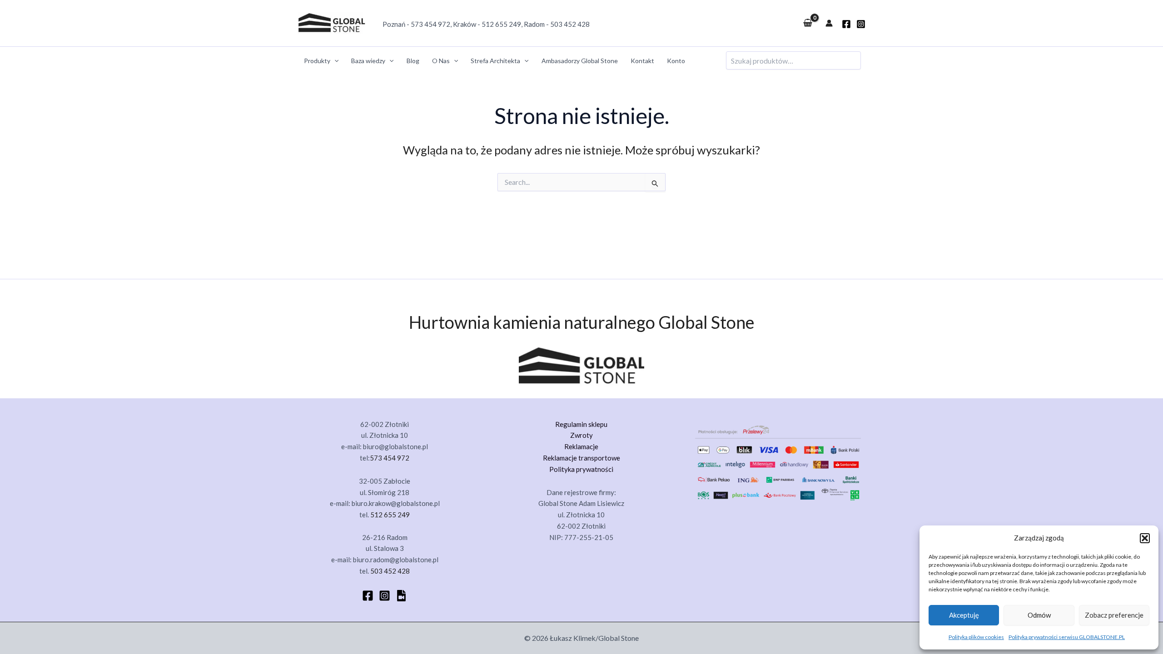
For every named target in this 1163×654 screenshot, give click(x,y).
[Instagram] (860, 24)
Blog (413, 60)
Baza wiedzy (368, 60)
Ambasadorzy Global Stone (580, 60)
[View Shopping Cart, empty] (807, 23)
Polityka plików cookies (976, 637)
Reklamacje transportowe (581, 458)
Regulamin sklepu (581, 424)
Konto (676, 60)
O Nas (441, 60)
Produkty (317, 60)
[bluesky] (401, 595)
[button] (1144, 538)
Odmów (1039, 615)
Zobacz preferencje (1114, 615)
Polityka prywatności (581, 469)
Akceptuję (964, 615)
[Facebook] (367, 595)
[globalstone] (846, 24)
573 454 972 (430, 24)
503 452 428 (570, 24)
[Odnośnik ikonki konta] (829, 23)
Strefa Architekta (495, 60)
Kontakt (642, 60)
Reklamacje (581, 446)
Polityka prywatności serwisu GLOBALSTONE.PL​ (1067, 637)
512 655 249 (501, 24)
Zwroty (581, 435)
